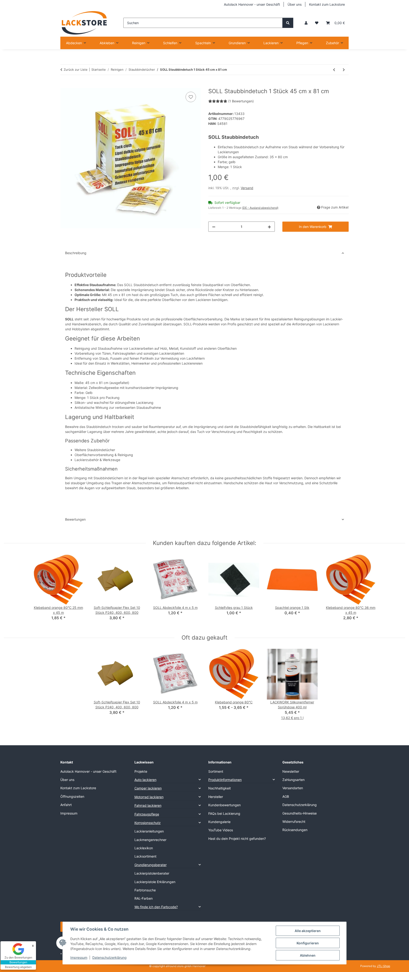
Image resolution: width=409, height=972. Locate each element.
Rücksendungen (294, 830)
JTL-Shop (383, 966)
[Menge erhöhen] (269, 226)
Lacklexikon (143, 848)
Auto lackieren (145, 780)
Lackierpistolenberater (151, 873)
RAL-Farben (143, 898)
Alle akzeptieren (308, 931)
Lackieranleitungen (149, 831)
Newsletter (290, 771)
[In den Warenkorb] (64, 85)
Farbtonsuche (145, 890)
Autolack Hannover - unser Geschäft (252, 4)
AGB (285, 796)
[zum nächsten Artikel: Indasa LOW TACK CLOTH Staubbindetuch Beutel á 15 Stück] (344, 70)
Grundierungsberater (150, 865)
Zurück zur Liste (76, 69)
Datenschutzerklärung (109, 957)
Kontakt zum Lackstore (327, 4)
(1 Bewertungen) (241, 101)
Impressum (78, 957)
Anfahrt (66, 805)
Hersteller (215, 797)
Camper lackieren (148, 788)
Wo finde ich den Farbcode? (156, 907)
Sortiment (215, 771)
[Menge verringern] (214, 226)
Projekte (140, 771)
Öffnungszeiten (72, 796)
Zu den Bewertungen (18, 957)
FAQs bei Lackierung (224, 813)
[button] (306, 23)
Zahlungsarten (293, 780)
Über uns (295, 4)
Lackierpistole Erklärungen (154, 882)
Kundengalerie (219, 822)
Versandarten (292, 788)
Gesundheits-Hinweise (299, 813)
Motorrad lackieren (149, 797)
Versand (247, 188)
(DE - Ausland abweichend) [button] (260, 207)
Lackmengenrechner (150, 840)
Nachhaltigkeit (219, 788)
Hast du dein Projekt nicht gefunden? (237, 839)
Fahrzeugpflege (146, 814)
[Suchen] (287, 23)
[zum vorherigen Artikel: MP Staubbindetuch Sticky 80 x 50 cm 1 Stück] (334, 70)
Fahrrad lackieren (147, 805)
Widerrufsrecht (293, 821)
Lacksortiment (145, 856)
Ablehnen (308, 955)
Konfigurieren (308, 943)
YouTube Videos (220, 830)
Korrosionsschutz (147, 823)
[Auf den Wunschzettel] (191, 97)
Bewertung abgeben (18, 967)
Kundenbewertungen (224, 805)
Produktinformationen (225, 780)
